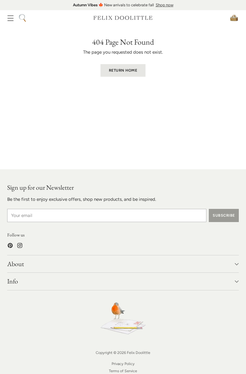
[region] (123, 5)
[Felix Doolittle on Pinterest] (10, 246)
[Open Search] (22, 18)
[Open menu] (10, 18)
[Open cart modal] (234, 18)
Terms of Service (123, 371)
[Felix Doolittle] (123, 17)
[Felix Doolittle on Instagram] (19, 246)
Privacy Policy (123, 363)
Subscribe (224, 215)
